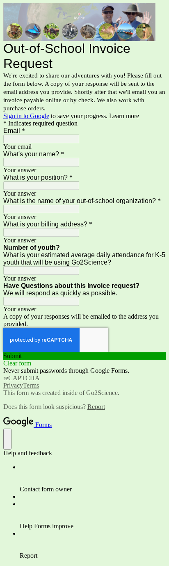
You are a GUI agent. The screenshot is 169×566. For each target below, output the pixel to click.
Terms (31, 385)
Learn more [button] (124, 115)
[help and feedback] (7, 439)
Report (96, 406)
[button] (84, 356)
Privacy (13, 385)
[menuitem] (93, 478)
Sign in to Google (26, 115)
